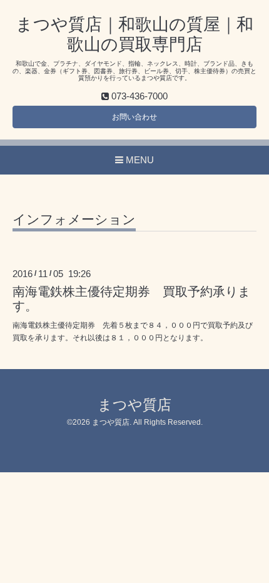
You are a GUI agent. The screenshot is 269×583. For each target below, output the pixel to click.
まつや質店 (134, 405)
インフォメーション (74, 219)
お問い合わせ (134, 117)
